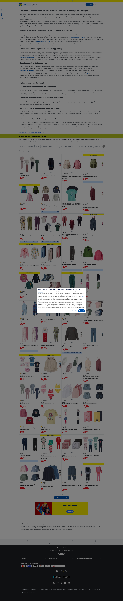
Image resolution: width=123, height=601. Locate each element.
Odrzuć (68, 310)
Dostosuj (74, 310)
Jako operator (40, 291)
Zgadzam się (81, 310)
